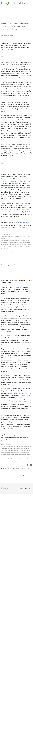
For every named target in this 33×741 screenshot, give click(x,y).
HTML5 (27, 468)
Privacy (26, 488)
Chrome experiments (20, 468)
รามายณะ (13, 468)
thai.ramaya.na (13, 43)
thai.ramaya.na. (13, 435)
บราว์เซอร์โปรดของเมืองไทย (14, 252)
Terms (30, 488)
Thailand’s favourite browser (13, 458)
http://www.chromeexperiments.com (7, 460)
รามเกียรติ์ (8, 468)
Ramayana (3, 469)
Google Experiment (24, 252)
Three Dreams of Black (7, 181)
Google (21, 488)
